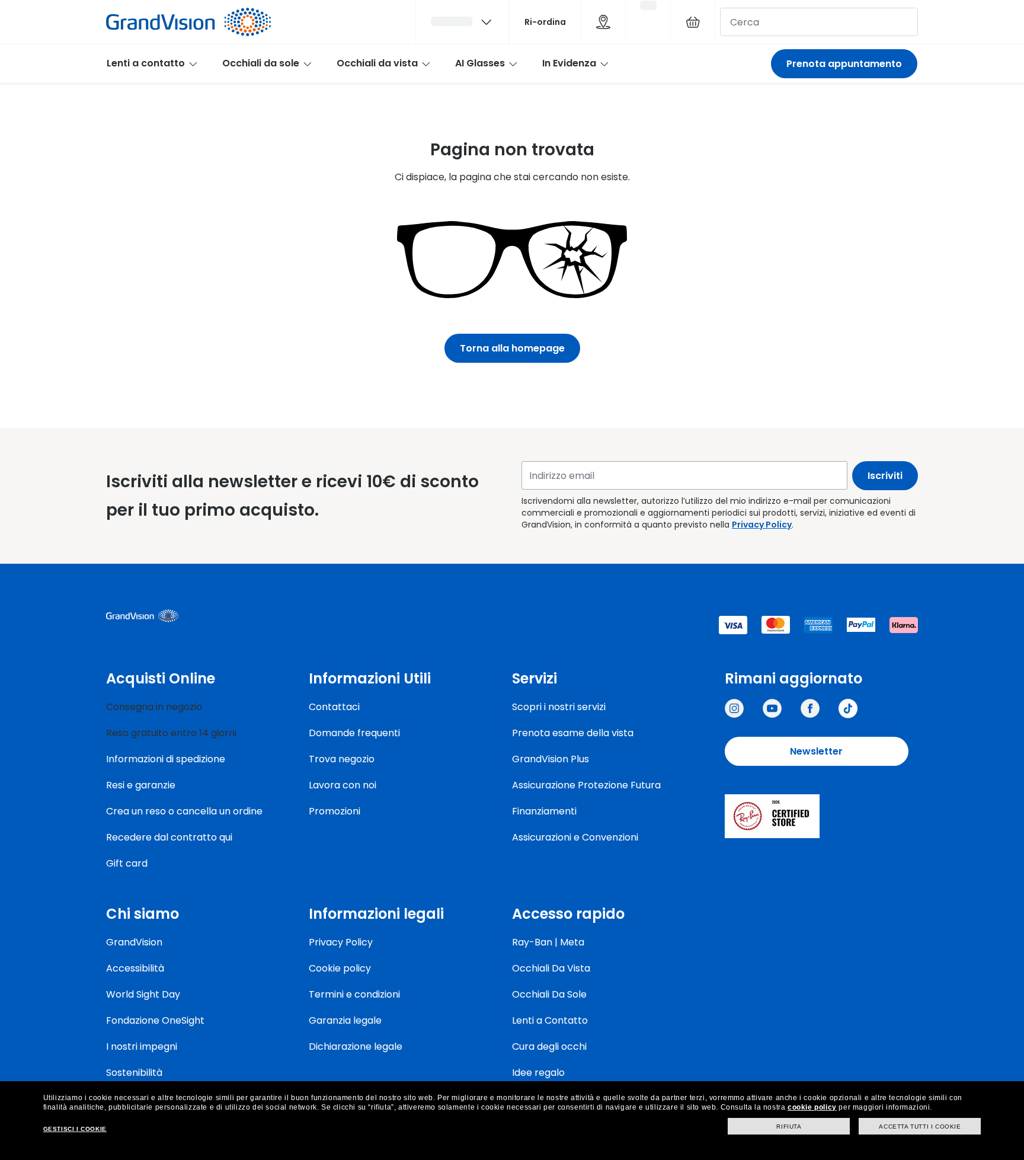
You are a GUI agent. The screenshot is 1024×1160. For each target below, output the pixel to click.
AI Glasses (480, 63)
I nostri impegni (141, 1046)
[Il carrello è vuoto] (692, 22)
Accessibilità (135, 968)
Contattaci (334, 707)
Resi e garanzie (140, 785)
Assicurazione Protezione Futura (586, 785)
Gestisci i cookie (75, 1129)
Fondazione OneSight (155, 1020)
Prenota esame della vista (572, 733)
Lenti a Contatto (550, 1020)
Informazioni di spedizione (165, 759)
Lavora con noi (342, 785)
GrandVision (134, 942)
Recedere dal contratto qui (169, 837)
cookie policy (812, 1107)
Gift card (127, 863)
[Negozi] (603, 22)
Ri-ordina (545, 22)
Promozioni (334, 811)
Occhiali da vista (377, 63)
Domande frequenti (354, 733)
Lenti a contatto (146, 63)
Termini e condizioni (354, 994)
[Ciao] (462, 22)
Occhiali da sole (260, 63)
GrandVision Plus (550, 759)
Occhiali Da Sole (549, 994)
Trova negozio (342, 759)
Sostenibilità (134, 1072)
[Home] (188, 22)
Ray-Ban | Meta (548, 942)
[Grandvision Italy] (810, 708)
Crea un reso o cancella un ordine (184, 811)
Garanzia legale (345, 1020)
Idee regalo (538, 1072)
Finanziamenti (544, 811)
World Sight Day (143, 994)
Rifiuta (788, 1126)
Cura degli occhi (549, 1046)
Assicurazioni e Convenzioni (575, 837)
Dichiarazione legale (355, 1046)
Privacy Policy (762, 525)
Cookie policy (340, 968)
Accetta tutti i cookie (920, 1126)
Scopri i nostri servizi (559, 707)
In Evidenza (569, 63)
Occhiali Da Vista (551, 968)
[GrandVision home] (195, 616)
